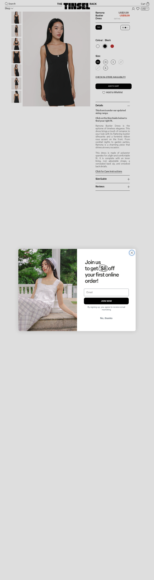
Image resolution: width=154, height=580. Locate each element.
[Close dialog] (131, 252)
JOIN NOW (106, 301)
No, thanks (106, 318)
